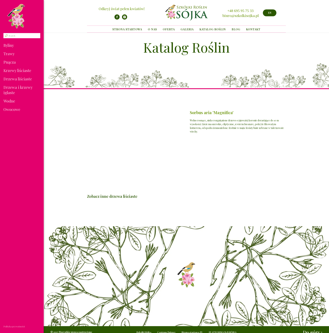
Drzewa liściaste (17, 78)
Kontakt (253, 29)
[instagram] (124, 18)
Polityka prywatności (14, 326)
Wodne (9, 101)
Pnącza (9, 62)
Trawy (9, 53)
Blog (236, 29)
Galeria (187, 29)
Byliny (8, 45)
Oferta (169, 29)
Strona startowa (127, 29)
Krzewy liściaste (17, 70)
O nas (152, 29)
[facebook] (117, 18)
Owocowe (11, 109)
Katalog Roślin (212, 29)
